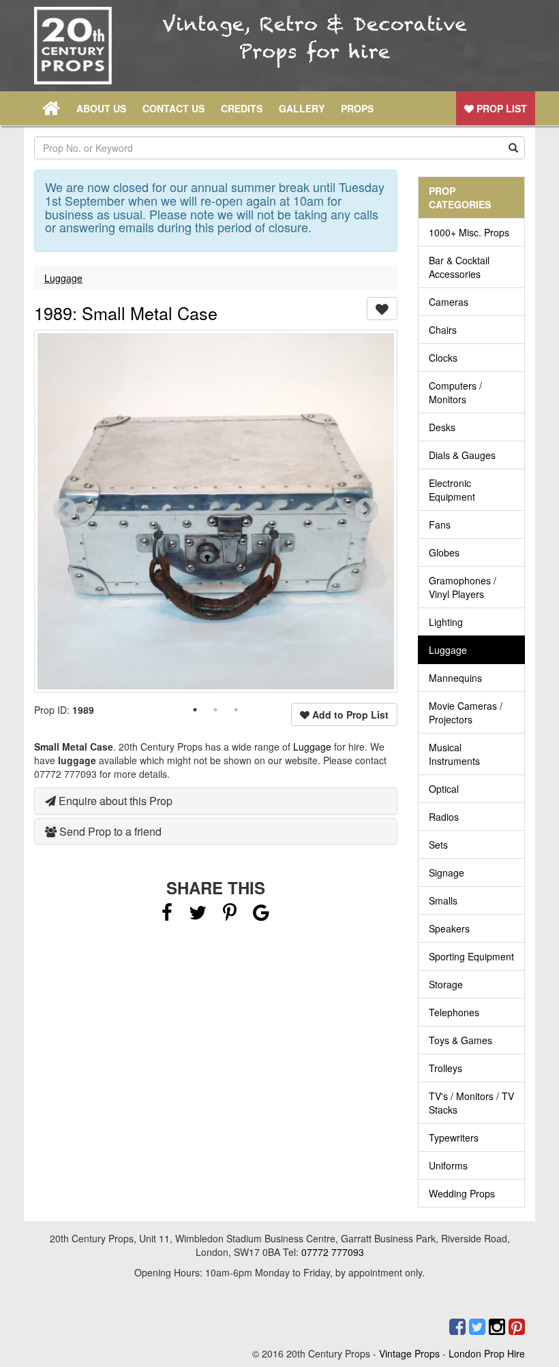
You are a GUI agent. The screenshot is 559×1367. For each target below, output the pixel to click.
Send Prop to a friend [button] (109, 831)
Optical (444, 789)
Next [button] (366, 510)
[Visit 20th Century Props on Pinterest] (515, 1326)
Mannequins (455, 678)
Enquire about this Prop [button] (114, 800)
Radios (444, 816)
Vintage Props (409, 1353)
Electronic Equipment (452, 489)
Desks (442, 427)
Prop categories (460, 197)
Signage (446, 872)
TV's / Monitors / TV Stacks (471, 1102)
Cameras (448, 302)
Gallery (301, 108)
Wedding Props (462, 1193)
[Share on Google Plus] (261, 915)
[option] (215, 511)
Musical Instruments (454, 754)
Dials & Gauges (462, 455)
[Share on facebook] (167, 915)
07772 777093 (332, 1252)
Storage (446, 984)
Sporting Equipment (471, 956)
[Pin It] (230, 915)
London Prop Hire (487, 1353)
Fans (440, 524)
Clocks (443, 357)
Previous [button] (64, 510)
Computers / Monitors (455, 392)
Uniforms (448, 1165)
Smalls (443, 900)
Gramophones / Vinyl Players (462, 587)
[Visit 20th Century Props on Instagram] (495, 1326)
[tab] (216, 801)
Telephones (454, 1012)
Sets (438, 844)
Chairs (443, 329)
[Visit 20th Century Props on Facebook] (456, 1326)
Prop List (500, 108)
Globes (444, 552)
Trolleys (445, 1068)
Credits (241, 108)
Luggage (63, 278)
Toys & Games (460, 1040)
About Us (101, 108)
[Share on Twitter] (199, 915)
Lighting (446, 622)
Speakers (449, 928)
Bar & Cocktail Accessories (459, 267)
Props (357, 108)
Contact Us (173, 108)
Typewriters (454, 1137)
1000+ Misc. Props (469, 232)
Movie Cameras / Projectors (465, 712)
